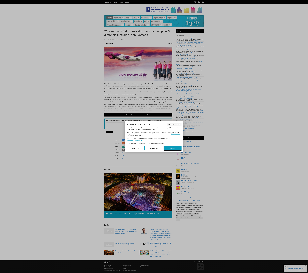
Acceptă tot (172, 148)
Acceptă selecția (154, 148)
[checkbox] (131, 143)
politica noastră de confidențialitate (135, 140)
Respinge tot (135, 148)
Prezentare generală (175, 124)
